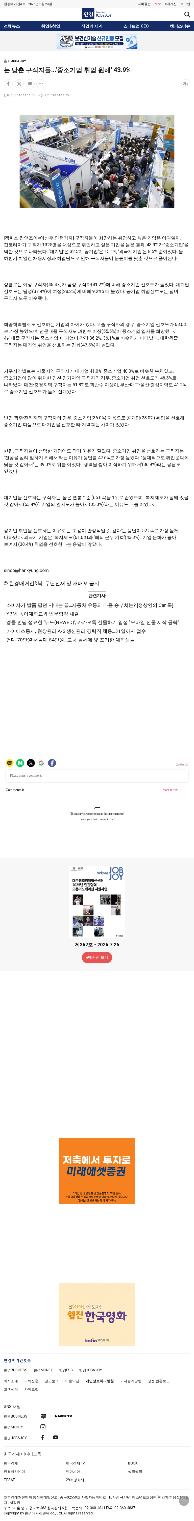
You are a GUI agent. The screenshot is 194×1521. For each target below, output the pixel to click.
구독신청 (31, 1381)
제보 (158, 4)
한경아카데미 (14, 1472)
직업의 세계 (92, 26)
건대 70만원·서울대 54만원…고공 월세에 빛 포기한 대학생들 (70, 640)
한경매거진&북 (15, 4)
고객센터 (11, 1389)
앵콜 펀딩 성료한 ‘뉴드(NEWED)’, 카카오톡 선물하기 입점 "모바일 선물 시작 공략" (92, 622)
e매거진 (171, 4)
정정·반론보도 (159, 1381)
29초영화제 (75, 1480)
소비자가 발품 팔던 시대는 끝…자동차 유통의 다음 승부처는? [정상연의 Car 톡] (89, 605)
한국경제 (11, 1463)
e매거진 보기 (97, 957)
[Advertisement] (97, 1054)
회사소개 (11, 1381)
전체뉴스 (12, 26)
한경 (15, 1370)
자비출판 (144, 4)
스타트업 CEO (136, 26)
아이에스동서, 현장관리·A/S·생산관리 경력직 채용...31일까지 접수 (76, 631)
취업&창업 (50, 26)
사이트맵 (31, 1389)
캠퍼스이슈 (180, 26)
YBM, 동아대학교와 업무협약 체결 (42, 614)
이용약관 (72, 1381)
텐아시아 (73, 1472)
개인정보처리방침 (100, 1381)
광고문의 (52, 1381)
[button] (185, 4)
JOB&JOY (18, 61)
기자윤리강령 (130, 1381)
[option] (97, 41)
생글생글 (135, 1472)
